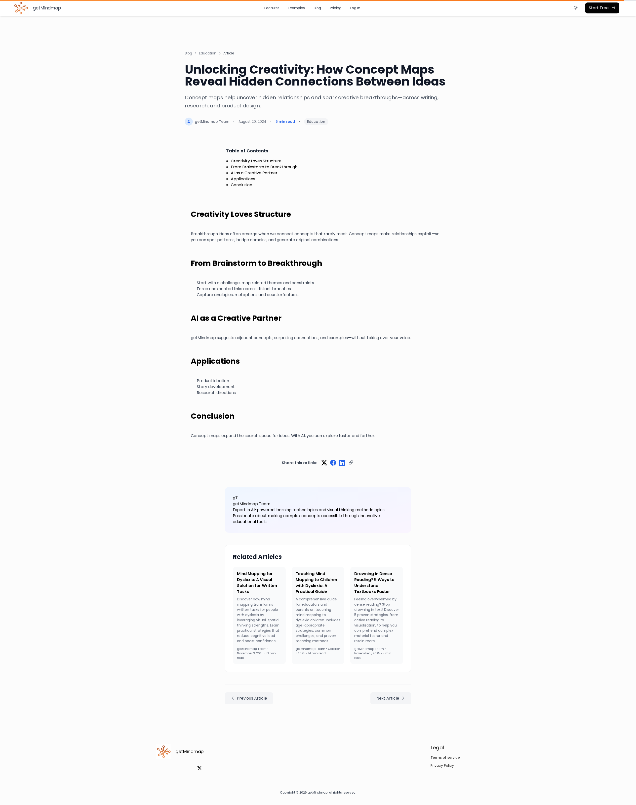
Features (271, 7)
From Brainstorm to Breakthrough (264, 167)
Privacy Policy (442, 765)
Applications (243, 179)
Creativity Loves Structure (256, 161)
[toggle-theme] (575, 8)
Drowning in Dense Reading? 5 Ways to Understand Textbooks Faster (374, 582)
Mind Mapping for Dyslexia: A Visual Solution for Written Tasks (257, 582)
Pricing (335, 7)
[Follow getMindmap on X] (199, 768)
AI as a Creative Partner (254, 173)
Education (207, 53)
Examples (296, 7)
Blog (317, 7)
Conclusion (241, 185)
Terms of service (445, 757)
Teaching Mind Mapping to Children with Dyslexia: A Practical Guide (316, 582)
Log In (355, 7)
